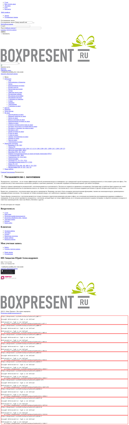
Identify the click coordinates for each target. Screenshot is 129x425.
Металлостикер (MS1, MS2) (17, 150)
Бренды (7, 108)
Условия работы (10, 231)
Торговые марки (10, 219)
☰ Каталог (8, 79)
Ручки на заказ (13, 133)
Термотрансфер (13, 159)
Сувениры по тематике (15, 99)
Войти (3, 24)
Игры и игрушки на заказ (16, 119)
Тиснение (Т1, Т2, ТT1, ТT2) (17, 160)
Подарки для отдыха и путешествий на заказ (22, 126)
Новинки (7, 109)
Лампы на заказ (13, 123)
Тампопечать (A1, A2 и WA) (17, 157)
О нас (6, 2)
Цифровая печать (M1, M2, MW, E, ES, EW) (22, 165)
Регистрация (9, 24)
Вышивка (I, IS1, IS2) (15, 145)
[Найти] (19, 63)
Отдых (10, 91)
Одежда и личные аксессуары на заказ (20, 125)
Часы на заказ (12, 140)
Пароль (3, 28)
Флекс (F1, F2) (13, 164)
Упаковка (11, 102)
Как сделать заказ (10, 4)
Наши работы (9, 169)
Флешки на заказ (13, 138)
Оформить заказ (6, 70)
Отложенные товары (11, 17)
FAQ (6, 7)
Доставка (7, 6)
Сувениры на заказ (14, 106)
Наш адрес (8, 214)
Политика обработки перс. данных (16, 218)
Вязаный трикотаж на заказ (17, 116)
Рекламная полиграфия (15, 96)
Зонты (10, 84)
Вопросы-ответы (10, 239)
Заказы (7, 15)
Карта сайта (8, 223)
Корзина (3, 68)
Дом (9, 80)
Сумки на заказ (13, 135)
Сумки (10, 101)
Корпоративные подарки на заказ (19, 121)
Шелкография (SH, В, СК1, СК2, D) (19, 167)
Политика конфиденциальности (15, 216)
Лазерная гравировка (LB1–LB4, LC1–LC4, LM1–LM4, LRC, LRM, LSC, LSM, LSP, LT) (36, 148)
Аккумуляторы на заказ (15, 114)
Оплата (7, 234)
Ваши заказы (9, 252)
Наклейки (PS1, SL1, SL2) (16, 152)
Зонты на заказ (13, 118)
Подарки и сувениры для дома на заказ (20, 128)
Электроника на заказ (15, 142)
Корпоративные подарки (16, 85)
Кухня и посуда (13, 87)
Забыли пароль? (10, 28)
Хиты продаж (9, 111)
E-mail (3, 26)
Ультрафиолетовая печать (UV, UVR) (20, 162)
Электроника (12, 104)
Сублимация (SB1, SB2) (16, 155)
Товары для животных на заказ (18, 136)
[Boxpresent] (49, 61)
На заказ (7, 113)
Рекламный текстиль (15, 97)
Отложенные (9, 254)
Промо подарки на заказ (16, 131)
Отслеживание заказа (8, 22)
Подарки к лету (13, 130)
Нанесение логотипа (11, 143)
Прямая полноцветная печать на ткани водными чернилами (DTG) (30, 153)
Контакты (8, 9)
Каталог (7, 221)
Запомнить (6, 34)
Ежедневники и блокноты (16, 82)
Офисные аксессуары (15, 92)
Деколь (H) (11, 147)
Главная (3, 172)
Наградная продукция (15, 89)
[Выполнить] (33, 22)
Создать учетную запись (8, 30)
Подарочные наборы (15, 94)
